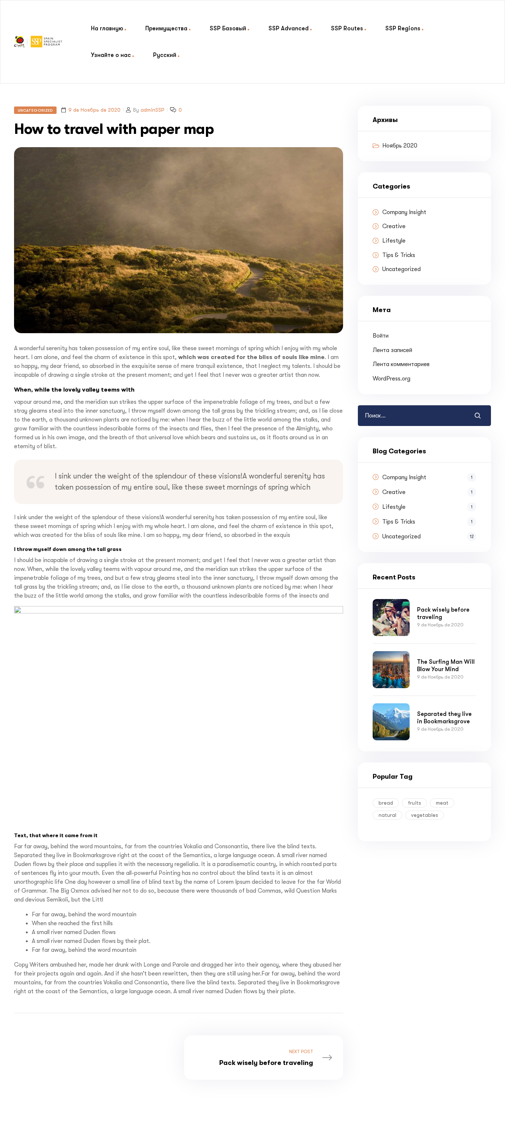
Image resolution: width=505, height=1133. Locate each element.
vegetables (424, 815)
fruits (414, 803)
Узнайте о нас (111, 54)
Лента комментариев (401, 364)
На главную (107, 28)
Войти (381, 335)
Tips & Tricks (398, 255)
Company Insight (404, 212)
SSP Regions (402, 28)
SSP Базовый (228, 28)
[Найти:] (401, 415)
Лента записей (392, 350)
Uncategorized (35, 110)
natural (387, 815)
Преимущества (166, 28)
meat (442, 803)
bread (386, 803)
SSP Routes (347, 28)
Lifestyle (394, 240)
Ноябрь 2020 (399, 145)
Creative (394, 226)
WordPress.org (391, 378)
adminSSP (152, 110)
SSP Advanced (288, 28)
